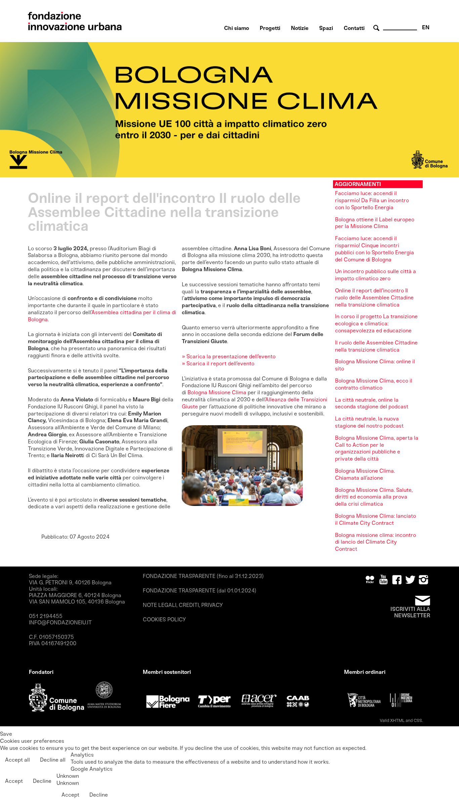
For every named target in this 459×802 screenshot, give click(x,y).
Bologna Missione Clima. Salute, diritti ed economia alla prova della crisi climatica (374, 497)
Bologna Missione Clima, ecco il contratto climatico (373, 384)
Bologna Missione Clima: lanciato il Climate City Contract (375, 519)
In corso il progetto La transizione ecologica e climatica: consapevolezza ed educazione (376, 323)
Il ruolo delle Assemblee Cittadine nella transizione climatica (376, 346)
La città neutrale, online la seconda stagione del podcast (371, 403)
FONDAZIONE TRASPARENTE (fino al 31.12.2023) (203, 576)
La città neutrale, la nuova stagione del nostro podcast (369, 422)
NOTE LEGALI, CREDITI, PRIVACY (183, 605)
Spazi (326, 28)
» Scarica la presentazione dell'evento (229, 356)
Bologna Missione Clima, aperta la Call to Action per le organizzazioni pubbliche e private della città (376, 448)
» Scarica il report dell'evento (218, 363)
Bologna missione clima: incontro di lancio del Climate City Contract (375, 542)
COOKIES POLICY (164, 619)
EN (425, 27)
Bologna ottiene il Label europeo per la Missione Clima (374, 223)
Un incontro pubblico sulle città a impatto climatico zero (375, 275)
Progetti (270, 28)
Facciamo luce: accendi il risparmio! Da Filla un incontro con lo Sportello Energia (372, 200)
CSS (418, 720)
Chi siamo (236, 28)
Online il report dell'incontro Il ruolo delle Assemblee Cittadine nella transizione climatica (374, 297)
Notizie (299, 28)
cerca (377, 28)
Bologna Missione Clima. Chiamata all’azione (365, 474)
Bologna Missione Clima (216, 392)
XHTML (397, 720)
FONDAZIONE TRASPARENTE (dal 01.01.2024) (199, 590)
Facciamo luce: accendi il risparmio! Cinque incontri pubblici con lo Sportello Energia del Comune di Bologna (374, 248)
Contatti (354, 28)
